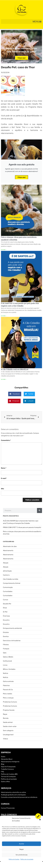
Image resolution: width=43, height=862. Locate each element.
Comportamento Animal (11, 583)
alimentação (7, 571)
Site (2, 489)
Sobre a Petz (5, 781)
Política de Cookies (14, 859)
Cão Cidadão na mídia (10, 579)
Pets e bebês (7, 694)
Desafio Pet (7, 604)
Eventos (6, 636)
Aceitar (21, 844)
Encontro (6, 620)
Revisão (5, 718)
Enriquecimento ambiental (12, 628)
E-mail (4, 478)
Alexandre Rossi (6, 759)
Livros (5, 665)
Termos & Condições (8, 776)
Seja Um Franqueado (8, 767)
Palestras (6, 685)
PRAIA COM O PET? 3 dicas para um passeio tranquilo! (22, 527)
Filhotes (6, 644)
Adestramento (8, 550)
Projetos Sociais (8, 710)
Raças (5, 714)
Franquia (6, 649)
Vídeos (5, 739)
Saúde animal (7, 722)
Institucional (7, 661)
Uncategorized (8, 735)
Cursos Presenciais (8, 808)
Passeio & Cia (8, 690)
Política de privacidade (26, 859)
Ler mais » (3, 249)
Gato (4, 653)
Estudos (6, 632)
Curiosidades (7, 591)
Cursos (5, 600)
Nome (3, 468)
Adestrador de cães (10, 546)
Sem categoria (8, 730)
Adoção (5, 563)
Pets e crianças (8, 698)
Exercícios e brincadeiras (11, 640)
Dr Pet (5, 612)
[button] (40, 820)
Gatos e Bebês (8, 657)
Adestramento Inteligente (10, 762)
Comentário (6, 440)
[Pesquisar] (39, 510)
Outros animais (8, 681)
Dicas (5, 608)
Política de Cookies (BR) (9, 774)
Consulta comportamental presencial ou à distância (19, 797)
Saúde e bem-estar (9, 726)
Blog (2, 764)
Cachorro (6, 575)
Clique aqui (22, 58)
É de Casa (6, 616)
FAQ (2, 772)
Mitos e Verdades (9, 669)
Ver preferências (22, 855)
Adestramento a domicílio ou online (13, 792)
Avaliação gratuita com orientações (13, 795)
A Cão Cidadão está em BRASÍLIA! (14, 369)
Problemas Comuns (10, 702)
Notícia (5, 673)
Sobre (3, 757)
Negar (21, 849)
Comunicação (8, 587)
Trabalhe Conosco (7, 769)
